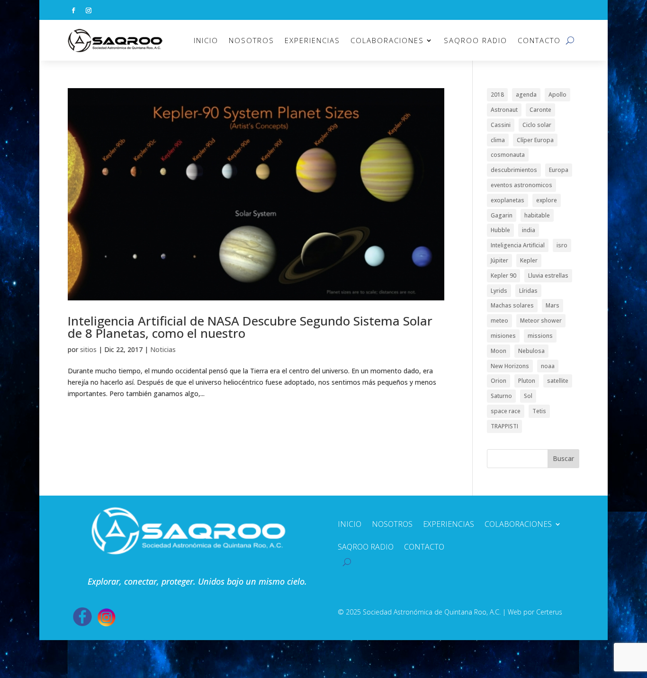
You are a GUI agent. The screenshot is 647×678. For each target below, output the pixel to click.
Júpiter (499, 260)
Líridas (528, 291)
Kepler (529, 260)
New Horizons (510, 366)
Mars (552, 305)
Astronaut (504, 110)
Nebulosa (531, 351)
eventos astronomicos (521, 185)
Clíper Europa (535, 140)
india (528, 230)
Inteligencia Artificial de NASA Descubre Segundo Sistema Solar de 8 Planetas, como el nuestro (250, 327)
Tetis (539, 411)
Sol (528, 396)
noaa (548, 366)
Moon (498, 351)
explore (546, 200)
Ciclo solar (536, 125)
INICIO (206, 40)
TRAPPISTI (504, 426)
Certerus (549, 611)
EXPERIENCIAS (312, 40)
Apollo (557, 94)
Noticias (163, 349)
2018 (497, 94)
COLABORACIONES (387, 40)
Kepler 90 (503, 275)
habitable (537, 215)
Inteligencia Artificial (518, 245)
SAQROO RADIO (475, 40)
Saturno (501, 396)
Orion (498, 381)
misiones (503, 336)
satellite (557, 381)
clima (498, 140)
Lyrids (499, 291)
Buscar (563, 458)
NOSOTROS (251, 40)
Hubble (500, 230)
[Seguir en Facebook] (73, 10)
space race (506, 411)
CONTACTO (539, 40)
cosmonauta (508, 155)
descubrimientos (514, 170)
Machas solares (512, 305)
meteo (499, 320)
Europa (558, 170)
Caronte (540, 110)
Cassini (501, 125)
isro (562, 245)
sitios (88, 349)
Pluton (526, 381)
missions (540, 336)
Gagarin (501, 215)
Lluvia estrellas (548, 275)
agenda (526, 94)
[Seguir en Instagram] (88, 10)
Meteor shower (541, 320)
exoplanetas (507, 200)
